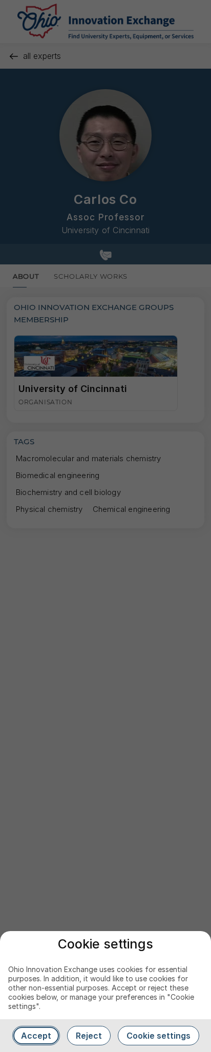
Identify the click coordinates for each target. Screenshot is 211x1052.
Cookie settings (158, 1035)
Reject (89, 1035)
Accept (36, 1035)
